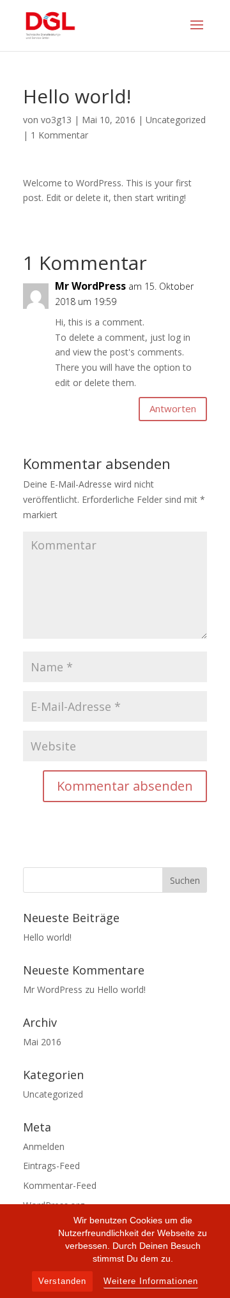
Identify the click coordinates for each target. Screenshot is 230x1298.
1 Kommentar (59, 135)
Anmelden (44, 1146)
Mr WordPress (90, 286)
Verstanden (62, 1281)
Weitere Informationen (150, 1281)
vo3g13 (56, 120)
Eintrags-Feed (51, 1166)
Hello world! (47, 937)
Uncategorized (176, 120)
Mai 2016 (42, 1042)
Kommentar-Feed (59, 1185)
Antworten (173, 408)
